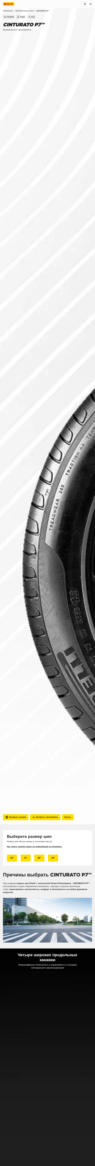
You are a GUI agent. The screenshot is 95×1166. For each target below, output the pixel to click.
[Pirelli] (11, 4)
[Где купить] (85, 4)
